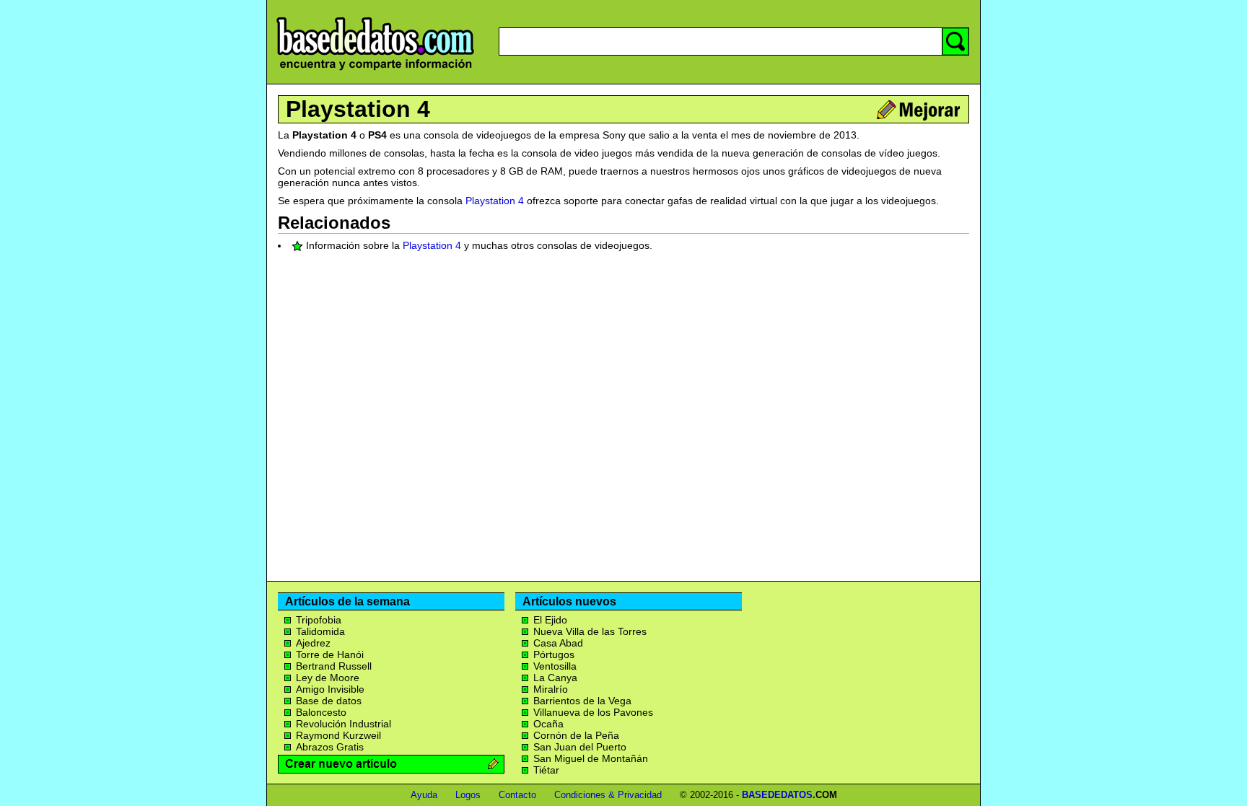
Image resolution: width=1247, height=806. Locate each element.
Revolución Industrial (343, 724)
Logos (468, 794)
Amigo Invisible (330, 689)
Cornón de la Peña (576, 735)
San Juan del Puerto (579, 747)
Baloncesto (321, 712)
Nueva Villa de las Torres (590, 631)
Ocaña (548, 724)
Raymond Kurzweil (338, 735)
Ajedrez (313, 643)
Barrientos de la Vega (582, 700)
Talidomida (320, 631)
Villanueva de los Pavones (593, 712)
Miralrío (550, 689)
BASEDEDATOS (777, 794)
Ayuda (424, 794)
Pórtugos (553, 654)
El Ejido (550, 620)
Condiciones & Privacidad (608, 794)
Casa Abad (558, 643)
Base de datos (329, 700)
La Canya (555, 677)
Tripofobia (318, 620)
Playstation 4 (358, 109)
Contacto (517, 794)
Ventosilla (555, 666)
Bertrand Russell (334, 666)
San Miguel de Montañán (590, 758)
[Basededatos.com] (375, 70)
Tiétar (546, 770)
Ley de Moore (327, 677)
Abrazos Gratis (330, 747)
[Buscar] (955, 41)
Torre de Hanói (330, 654)
